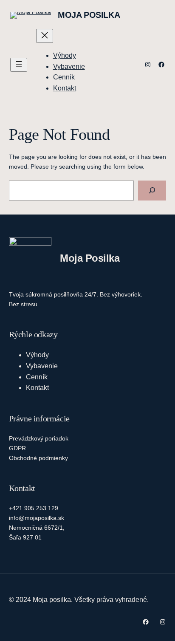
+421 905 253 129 (33, 508)
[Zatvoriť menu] (44, 36)
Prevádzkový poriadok (38, 438)
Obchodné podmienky (38, 458)
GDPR (17, 448)
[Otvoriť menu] (18, 65)
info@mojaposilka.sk (36, 517)
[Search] (152, 190)
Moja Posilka (89, 15)
